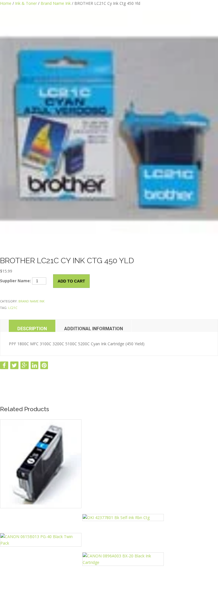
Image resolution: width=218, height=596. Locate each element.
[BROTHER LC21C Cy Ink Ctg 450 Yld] (109, 129)
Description (32, 328)
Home (5, 3)
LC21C (12, 308)
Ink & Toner (26, 3)
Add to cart (71, 281)
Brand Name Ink (56, 3)
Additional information (93, 328)
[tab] (32, 326)
